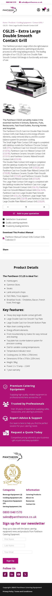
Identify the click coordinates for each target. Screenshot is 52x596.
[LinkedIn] (33, 249)
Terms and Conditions (23, 591)
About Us (30, 498)
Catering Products (33, 494)
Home (5, 22)
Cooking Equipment (24, 22)
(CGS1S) (6, 151)
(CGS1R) (6, 153)
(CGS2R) (6, 173)
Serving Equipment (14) (12, 506)
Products (12, 22)
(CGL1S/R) (40, 190)
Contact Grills (37, 22)
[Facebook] (24, 249)
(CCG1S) (6, 156)
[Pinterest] (43, 249)
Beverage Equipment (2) (12, 494)
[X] (29, 249)
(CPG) (9, 148)
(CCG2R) (36, 179)
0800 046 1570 (11, 2)
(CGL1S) (34, 187)
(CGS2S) (36, 167)
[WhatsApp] (38, 249)
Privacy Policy (8, 591)
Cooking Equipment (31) (12, 498)
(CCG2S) (17, 176)
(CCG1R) (17, 159)
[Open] (48, 9)
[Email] (47, 249)
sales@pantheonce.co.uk (31, 2)
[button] (46, 67)
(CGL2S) (17, 195)
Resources (30, 501)
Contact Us (30, 504)
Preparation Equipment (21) (12, 502)
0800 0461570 (12, 512)
